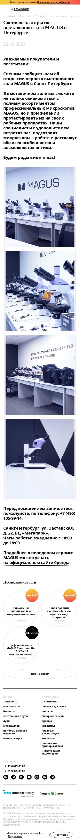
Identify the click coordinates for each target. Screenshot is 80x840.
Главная (9, 16)
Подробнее (15, 836)
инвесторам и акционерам (51, 752)
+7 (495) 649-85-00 (14, 766)
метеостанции (12, 738)
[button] (53, 9)
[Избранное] (58, 9)
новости (47, 711)
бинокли (9, 711)
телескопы (10, 701)
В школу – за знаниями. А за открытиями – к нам (21, 611)
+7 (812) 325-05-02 (14, 771)
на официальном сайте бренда (36, 562)
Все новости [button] (40, 674)
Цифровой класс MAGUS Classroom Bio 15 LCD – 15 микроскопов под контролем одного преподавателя (21, 650)
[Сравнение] (64, 9)
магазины (48, 725)
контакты (48, 738)
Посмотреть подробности (53, 2)
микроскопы (11, 706)
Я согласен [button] (61, 835)
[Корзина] (69, 9)
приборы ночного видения (15, 732)
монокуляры (11, 725)
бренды (47, 721)
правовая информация (50, 732)
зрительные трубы (15, 716)
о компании (50, 701)
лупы (6, 721)
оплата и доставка (54, 706)
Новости (25, 16)
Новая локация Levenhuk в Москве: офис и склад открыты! (59, 612)
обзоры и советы (53, 716)
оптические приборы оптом (52, 744)
